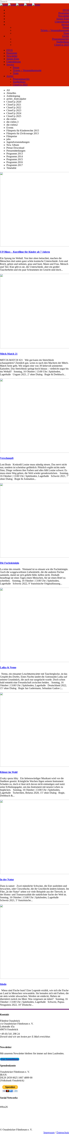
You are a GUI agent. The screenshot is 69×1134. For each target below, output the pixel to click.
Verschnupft (6, 458)
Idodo (3, 984)
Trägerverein (6, 1123)
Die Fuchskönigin (9, 563)
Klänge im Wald (8, 772)
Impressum (49, 1132)
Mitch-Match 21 (8, 353)
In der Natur (7, 879)
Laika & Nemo (8, 667)
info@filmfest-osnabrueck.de (14, 1041)
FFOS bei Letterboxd (11, 1104)
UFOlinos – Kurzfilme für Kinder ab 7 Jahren (25, 251)
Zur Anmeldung (9, 1059)
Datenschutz (62, 1132)
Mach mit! (5, 1121)
